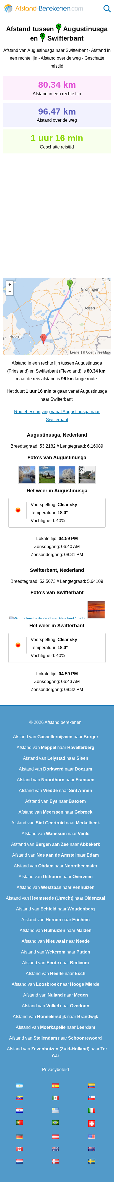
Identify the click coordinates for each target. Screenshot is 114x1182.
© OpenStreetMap (96, 352)
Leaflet (75, 352)
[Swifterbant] (47, 618)
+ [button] (9, 284)
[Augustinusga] (27, 483)
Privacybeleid (55, 1069)
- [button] (9, 291)
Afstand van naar (55, 736)
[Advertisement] (57, 212)
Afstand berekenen (63, 722)
